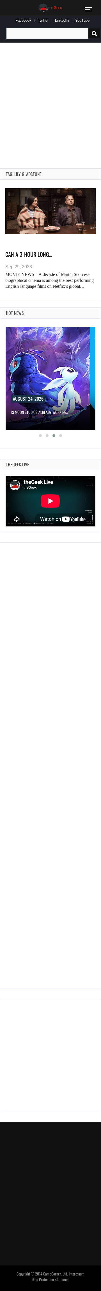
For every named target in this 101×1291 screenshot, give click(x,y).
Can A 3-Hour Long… (28, 254)
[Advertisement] (50, 99)
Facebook (23, 20)
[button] (40, 435)
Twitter (43, 20)
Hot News (15, 312)
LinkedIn (62, 20)
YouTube (82, 20)
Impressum (76, 1274)
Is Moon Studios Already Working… (39, 412)
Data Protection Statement (51, 1279)
